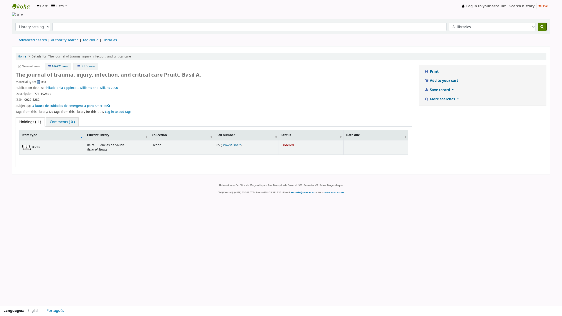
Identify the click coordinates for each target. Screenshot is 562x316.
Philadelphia (54, 88)
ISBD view (87, 66)
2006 (114, 88)
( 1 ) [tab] (30, 122)
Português (55, 310)
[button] (41, 6)
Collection (159, 135)
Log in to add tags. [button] (118, 112)
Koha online (23, 6)
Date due (353, 135)
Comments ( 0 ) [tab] (62, 122)
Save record (440, 90)
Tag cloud (91, 40)
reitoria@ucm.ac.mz (303, 192)
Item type (29, 135)
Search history (522, 6)
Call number (225, 135)
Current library (98, 135)
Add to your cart (443, 80)
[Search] (542, 27)
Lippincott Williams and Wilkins (87, 88)
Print (434, 71)
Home (22, 56)
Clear (544, 6)
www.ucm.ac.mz (334, 192)
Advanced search (33, 40)
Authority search (65, 40)
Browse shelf (231, 145)
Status (286, 135)
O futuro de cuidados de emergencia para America (69, 106)
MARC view (59, 66)
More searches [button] (442, 99)
